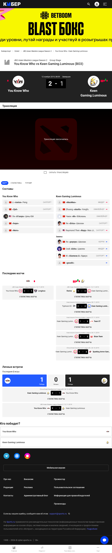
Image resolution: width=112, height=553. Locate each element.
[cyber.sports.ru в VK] (17, 456)
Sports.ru (11, 522)
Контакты (8, 495)
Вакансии (28, 479)
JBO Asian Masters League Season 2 (37, 51)
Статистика (16, 183)
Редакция (8, 487)
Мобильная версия (56, 468)
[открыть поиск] (88, 4)
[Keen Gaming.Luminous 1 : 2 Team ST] (104, 81)
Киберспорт (6, 51)
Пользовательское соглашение (69, 487)
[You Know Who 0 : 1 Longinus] (7, 81)
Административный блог (36, 495)
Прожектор (59, 479)
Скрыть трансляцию (58, 172)
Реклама (28, 487)
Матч (4, 183)
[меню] (105, 4)
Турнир (28, 183)
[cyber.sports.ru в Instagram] (28, 456)
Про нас (7, 479)
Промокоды (60, 504)
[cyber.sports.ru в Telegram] (7, 456)
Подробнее (92, 529)
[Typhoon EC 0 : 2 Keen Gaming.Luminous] (105, 80)
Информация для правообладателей (72, 495)
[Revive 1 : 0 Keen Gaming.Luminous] (107, 81)
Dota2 (17, 51)
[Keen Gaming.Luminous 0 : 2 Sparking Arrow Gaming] (101, 81)
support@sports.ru (58, 514)
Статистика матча (28, 297)
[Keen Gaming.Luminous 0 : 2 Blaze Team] (102, 81)
